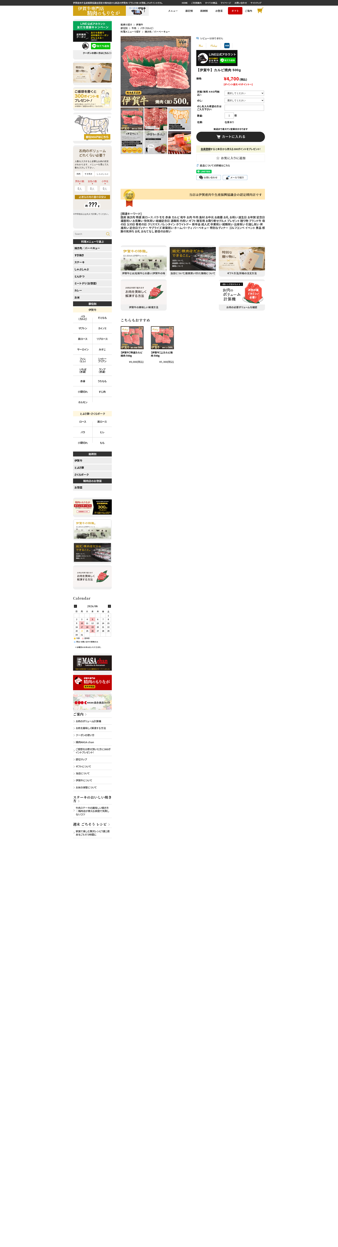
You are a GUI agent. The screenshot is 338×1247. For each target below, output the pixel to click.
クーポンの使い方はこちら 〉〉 (97, 53)
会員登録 (206, 149)
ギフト (235, 11)
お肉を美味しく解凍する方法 (91, 728)
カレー (78, 290)
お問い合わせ (240, 2)
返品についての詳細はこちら (215, 165)
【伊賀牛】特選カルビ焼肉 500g (131, 354)
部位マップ (81, 759)
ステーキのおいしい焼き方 (92, 799)
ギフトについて (83, 766)
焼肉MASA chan (85, 742)
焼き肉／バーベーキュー (157, 31)
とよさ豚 (79, 467)
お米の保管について (86, 787)
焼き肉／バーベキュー (87, 248)
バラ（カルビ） (147, 28)
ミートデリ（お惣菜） (85, 283)
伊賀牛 (139, 24)
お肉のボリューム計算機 (88, 721)
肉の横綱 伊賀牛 (137, 11)
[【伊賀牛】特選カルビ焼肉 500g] (132, 337)
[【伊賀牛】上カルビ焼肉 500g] (162, 337)
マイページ (226, 2)
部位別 (124, 28)
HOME (185, 2)
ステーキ (79, 262)
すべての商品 (211, 2)
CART (261, 11)
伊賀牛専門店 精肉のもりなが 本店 (99, 11)
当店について (83, 773)
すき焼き (79, 255)
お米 (77, 297)
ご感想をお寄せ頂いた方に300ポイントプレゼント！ (93, 750)
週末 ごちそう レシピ (90, 824)
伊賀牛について (84, 780)
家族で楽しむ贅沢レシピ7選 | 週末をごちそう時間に (92, 832)
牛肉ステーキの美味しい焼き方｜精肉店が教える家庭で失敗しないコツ (92, 811)
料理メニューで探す (131, 31)
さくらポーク (81, 474)
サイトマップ (256, 2)
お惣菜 (219, 11)
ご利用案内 (196, 2)
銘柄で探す (126, 24)
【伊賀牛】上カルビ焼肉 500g (162, 354)
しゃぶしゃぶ (81, 269)
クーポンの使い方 (85, 735)
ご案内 (78, 714)
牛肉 (134, 28)
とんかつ (79, 276)
